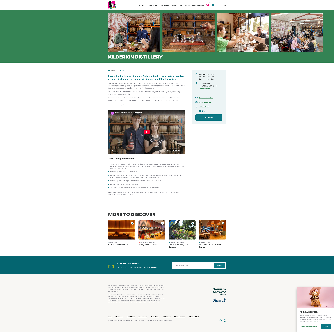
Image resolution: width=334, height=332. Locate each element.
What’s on (141, 5)
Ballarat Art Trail (194, 317)
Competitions (155, 317)
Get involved (166, 317)
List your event (142, 317)
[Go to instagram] (217, 5)
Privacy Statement (179, 317)
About (110, 317)
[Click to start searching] (225, 5)
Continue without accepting (308, 326)
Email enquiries (205, 102)
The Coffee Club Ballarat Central (210, 246)
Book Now (209, 117)
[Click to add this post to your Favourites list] (132, 223)
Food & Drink (164, 5)
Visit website (204, 107)
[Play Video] (146, 132)
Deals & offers (177, 5)
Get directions (204, 89)
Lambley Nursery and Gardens (178, 246)
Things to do (152, 5)
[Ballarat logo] (112, 5)
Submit (219, 265)
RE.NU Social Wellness (118, 245)
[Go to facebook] (213, 5)
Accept (326, 327)
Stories (187, 5)
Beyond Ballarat (198, 5)
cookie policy (317, 321)
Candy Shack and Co (147, 245)
